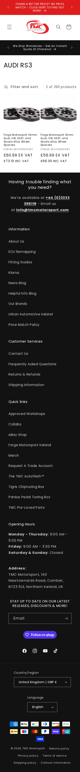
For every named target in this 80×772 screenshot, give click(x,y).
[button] (9, 27)
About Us (16, 241)
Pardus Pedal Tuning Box (29, 497)
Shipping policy (25, 763)
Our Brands (18, 303)
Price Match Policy (24, 324)
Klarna (14, 272)
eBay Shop (18, 434)
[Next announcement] (72, 7)
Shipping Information (26, 385)
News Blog (17, 283)
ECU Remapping (22, 251)
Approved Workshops (27, 413)
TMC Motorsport (33, 748)
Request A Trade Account (31, 465)
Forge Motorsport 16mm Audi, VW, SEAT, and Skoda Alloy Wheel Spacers (57, 139)
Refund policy (59, 748)
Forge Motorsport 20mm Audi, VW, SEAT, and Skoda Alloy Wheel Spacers (21, 139)
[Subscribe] (66, 618)
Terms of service (54, 755)
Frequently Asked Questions (33, 364)
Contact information (56, 763)
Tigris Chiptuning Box (26, 486)
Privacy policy (28, 755)
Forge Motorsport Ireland (30, 445)
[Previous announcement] (8, 7)
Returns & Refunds (24, 374)
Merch (14, 455)
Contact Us (18, 353)
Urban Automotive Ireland (31, 314)
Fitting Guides (20, 262)
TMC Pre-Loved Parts (27, 507)
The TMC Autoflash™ (26, 476)
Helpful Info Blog (22, 293)
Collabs (15, 424)
